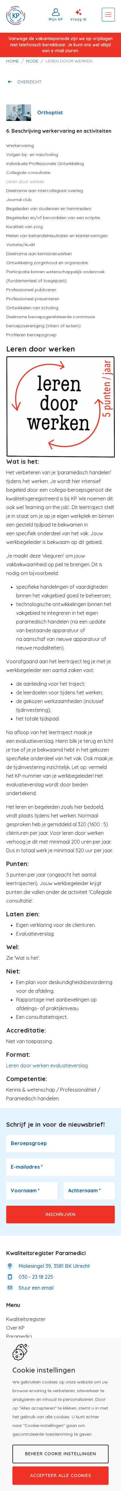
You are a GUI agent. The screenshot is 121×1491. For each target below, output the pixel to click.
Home (12, 61)
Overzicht (29, 82)
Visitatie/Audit (20, 244)
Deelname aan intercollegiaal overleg (44, 190)
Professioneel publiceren (31, 289)
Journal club (19, 199)
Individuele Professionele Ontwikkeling (45, 163)
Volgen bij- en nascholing (32, 154)
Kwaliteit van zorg (24, 226)
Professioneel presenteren (32, 298)
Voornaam (25, 1190)
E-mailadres (27, 1167)
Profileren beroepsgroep (31, 335)
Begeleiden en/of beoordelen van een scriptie (53, 217)
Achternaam (84, 1190)
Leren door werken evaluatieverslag (47, 1065)
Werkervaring (20, 145)
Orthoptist (50, 112)
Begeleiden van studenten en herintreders (48, 208)
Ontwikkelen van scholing (32, 308)
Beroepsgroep (29, 1143)
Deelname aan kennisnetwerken (39, 253)
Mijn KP (56, 19)
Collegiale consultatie (28, 172)
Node (32, 61)
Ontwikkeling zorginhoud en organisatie (47, 262)
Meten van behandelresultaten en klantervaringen (57, 235)
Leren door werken (25, 181)
